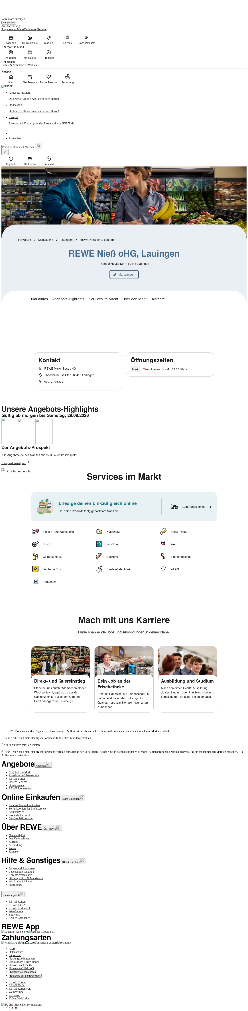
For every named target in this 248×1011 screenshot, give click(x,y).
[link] (128, 95)
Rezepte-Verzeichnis (20, 874)
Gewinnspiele (17, 785)
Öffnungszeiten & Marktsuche (26, 878)
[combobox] (18, 147)
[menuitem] (10, 39)
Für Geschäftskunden (21, 818)
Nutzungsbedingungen (22, 958)
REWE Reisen (17, 901)
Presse (12, 848)
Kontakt (13, 851)
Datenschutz (16, 952)
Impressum (15, 955)
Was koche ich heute (20, 881)
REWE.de (24, 240)
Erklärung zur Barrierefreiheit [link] (25, 975)
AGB (12, 948)
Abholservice (16, 811)
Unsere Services (18, 781)
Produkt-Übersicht (19, 815)
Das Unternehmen (19, 838)
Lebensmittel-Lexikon (21, 871)
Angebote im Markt (20, 772)
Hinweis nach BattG (20, 965)
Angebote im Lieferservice (24, 775)
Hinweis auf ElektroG (21, 968)
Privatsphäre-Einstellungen (24, 961)
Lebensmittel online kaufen (24, 805)
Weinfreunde (16, 911)
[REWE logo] (7, 86)
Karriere (13, 841)
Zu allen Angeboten (19, 471)
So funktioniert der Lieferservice (27, 808)
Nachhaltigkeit (17, 835)
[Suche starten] (38, 146)
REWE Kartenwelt (20, 908)
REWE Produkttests (20, 788)
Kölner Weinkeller (19, 917)
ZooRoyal (14, 914)
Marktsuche (45, 240)
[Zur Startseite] (13, 7)
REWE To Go (17, 904)
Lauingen (66, 240)
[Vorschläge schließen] (5, 152)
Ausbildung (15, 845)
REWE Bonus (17, 778)
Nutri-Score (15, 884)
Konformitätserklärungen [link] (23, 972)
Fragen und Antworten (22, 868)
